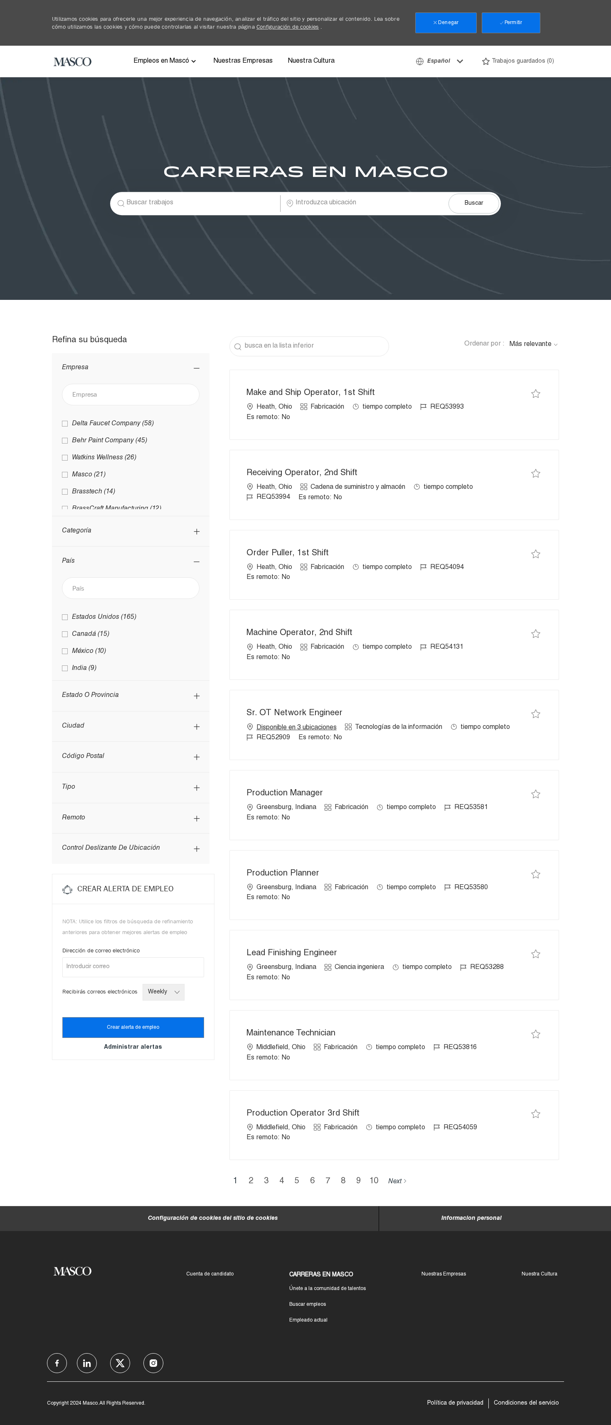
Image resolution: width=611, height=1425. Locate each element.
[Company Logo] (73, 61)
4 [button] (281, 1181)
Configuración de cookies (287, 26)
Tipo (68, 787)
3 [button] (266, 1181)
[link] (133, 1047)
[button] (473, 203)
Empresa (75, 368)
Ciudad (73, 726)
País (68, 561)
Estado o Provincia (90, 695)
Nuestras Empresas (243, 61)
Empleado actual (308, 1320)
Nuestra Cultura (311, 61)
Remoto (73, 818)
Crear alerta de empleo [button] (133, 1027)
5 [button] (297, 1181)
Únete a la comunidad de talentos (327, 1288)
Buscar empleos (307, 1304)
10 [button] (374, 1181)
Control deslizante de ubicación (111, 848)
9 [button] (358, 1181)
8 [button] (343, 1181)
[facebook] (57, 1363)
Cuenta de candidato (210, 1274)
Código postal (83, 756)
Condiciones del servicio (526, 1403)
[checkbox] (536, 393)
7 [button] (327, 1181)
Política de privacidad (455, 1403)
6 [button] (312, 1181)
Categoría (76, 531)
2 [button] (251, 1181)
